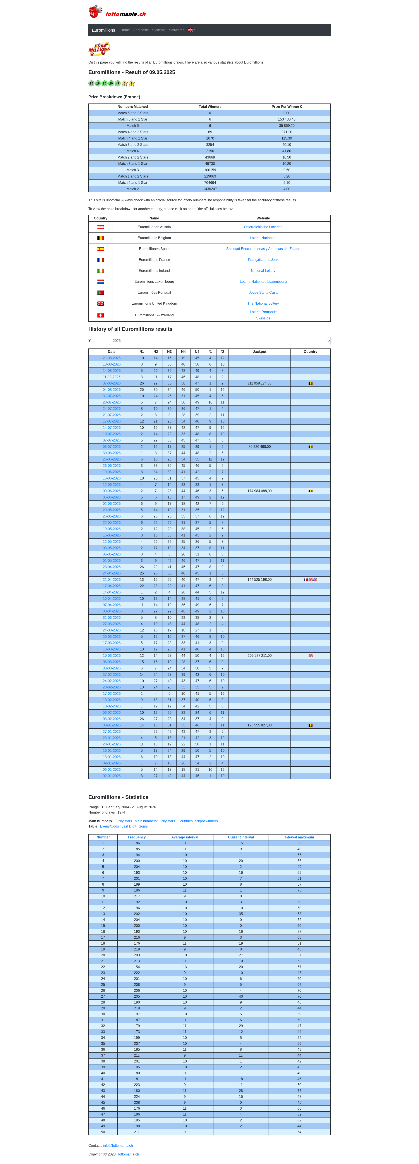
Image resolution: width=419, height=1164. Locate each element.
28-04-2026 (112, 567)
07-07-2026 (112, 440)
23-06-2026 (112, 465)
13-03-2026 (112, 649)
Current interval (241, 837)
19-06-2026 (112, 472)
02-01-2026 (112, 776)
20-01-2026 (112, 744)
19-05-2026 (112, 529)
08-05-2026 (112, 548)
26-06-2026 (112, 459)
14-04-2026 (112, 592)
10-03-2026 (112, 655)
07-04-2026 (112, 605)
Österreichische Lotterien (263, 227)
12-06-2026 (112, 484)
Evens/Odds (109, 826)
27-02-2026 (112, 674)
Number (103, 837)
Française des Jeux (263, 260)
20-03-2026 (112, 636)
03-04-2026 (112, 611)
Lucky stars (123, 821)
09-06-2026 (112, 491)
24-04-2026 (112, 573)
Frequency (137, 837)
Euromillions (103, 30)
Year (92, 341)
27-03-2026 (112, 624)
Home (125, 30)
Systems (158, 30)
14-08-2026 (112, 370)
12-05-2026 (112, 541)
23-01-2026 (112, 738)
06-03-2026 (112, 662)
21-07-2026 (112, 415)
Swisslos (263, 318)
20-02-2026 (112, 687)
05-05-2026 (112, 554)
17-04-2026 (112, 586)
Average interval (184, 837)
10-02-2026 (112, 706)
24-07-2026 (112, 408)
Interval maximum (299, 837)
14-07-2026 (112, 427)
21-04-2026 (112, 579)
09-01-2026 (112, 763)
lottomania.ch (128, 1154)
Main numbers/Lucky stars (155, 821)
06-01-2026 (112, 769)
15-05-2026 (112, 535)
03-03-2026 (112, 668)
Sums (143, 826)
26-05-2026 (112, 516)
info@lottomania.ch (118, 1145)
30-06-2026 (112, 453)
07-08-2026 (112, 383)
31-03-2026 (112, 617)
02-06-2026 (112, 503)
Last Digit (129, 826)
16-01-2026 (112, 750)
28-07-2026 (112, 402)
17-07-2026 (112, 421)
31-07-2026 (112, 396)
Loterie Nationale (263, 238)
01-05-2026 (112, 560)
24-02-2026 (112, 681)
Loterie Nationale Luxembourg (263, 281)
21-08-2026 (112, 358)
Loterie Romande (263, 312)
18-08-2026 (112, 364)
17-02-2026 (112, 693)
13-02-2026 (112, 700)
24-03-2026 (112, 630)
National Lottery (263, 270)
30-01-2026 (112, 725)
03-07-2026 (112, 446)
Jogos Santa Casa (263, 292)
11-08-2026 (111, 377)
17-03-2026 (112, 643)
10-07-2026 (112, 434)
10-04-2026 (112, 598)
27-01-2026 (112, 731)
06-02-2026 (112, 712)
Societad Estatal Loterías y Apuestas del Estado (263, 249)
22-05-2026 (112, 522)
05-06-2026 (112, 497)
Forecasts (141, 30)
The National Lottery (263, 303)
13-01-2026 (112, 757)
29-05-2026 (112, 510)
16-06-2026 (112, 478)
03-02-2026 (112, 719)
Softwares (176, 30)
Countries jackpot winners (198, 821)
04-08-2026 (112, 389)
